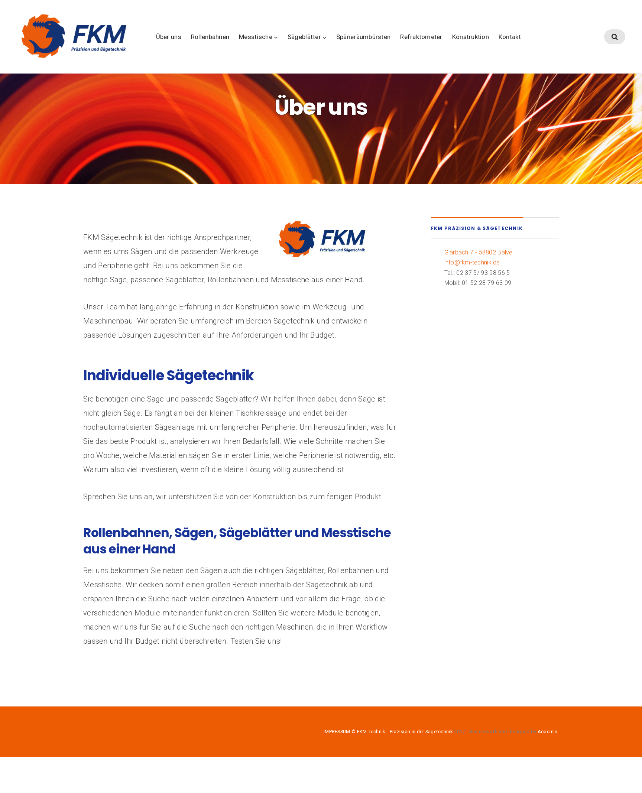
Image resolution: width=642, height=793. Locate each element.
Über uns (168, 36)
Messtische (255, 36)
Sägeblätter (304, 36)
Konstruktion (470, 36)
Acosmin (548, 731)
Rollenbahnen (210, 36)
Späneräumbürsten (363, 36)
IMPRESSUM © (340, 731)
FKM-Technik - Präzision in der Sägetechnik (405, 731)
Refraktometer (421, 36)
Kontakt (510, 36)
